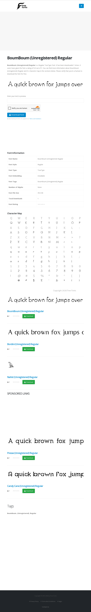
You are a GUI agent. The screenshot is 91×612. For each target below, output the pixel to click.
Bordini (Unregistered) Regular (23, 344)
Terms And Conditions (48, 601)
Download (29, 316)
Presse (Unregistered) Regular (22, 453)
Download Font (17, 115)
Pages (60, 601)
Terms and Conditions (35, 118)
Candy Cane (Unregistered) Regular (25, 486)
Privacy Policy (34, 601)
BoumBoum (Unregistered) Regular (25, 311)
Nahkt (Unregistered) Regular (22, 377)
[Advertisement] (45, 135)
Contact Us (45, 607)
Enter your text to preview (16, 96)
